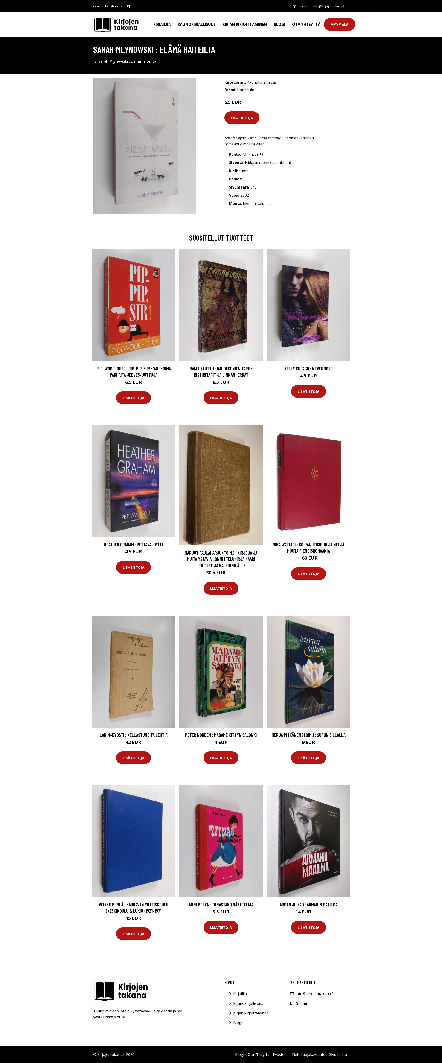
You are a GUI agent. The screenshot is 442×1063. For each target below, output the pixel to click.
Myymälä (340, 24)
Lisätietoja (242, 117)
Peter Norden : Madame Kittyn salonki (221, 735)
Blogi (279, 24)
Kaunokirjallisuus (197, 24)
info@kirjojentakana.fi (329, 6)
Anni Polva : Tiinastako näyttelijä (221, 904)
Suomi (303, 6)
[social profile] (128, 6)
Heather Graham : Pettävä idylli (133, 544)
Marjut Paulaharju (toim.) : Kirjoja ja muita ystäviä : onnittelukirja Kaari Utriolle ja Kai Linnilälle (221, 559)
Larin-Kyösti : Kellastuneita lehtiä (134, 735)
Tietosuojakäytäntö (308, 1054)
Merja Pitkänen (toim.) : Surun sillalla (309, 735)
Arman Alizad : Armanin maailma (308, 904)
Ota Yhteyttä (306, 24)
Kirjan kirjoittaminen (245, 24)
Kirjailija (162, 24)
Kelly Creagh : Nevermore (308, 368)
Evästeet (280, 1054)
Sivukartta (338, 1054)
